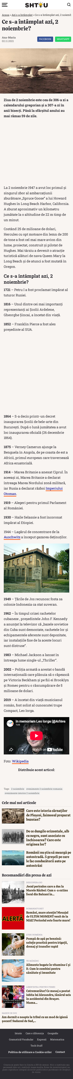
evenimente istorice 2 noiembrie (22, 793)
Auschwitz (12, 537)
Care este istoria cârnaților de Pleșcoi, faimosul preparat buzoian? (48, 815)
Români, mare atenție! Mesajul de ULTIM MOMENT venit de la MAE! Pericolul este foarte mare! (48, 916)
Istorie (18, 1033)
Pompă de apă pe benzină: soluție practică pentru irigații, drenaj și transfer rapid (47, 943)
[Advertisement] (36, 152)
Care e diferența (35, 1033)
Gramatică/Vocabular (21, 1039)
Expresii (41, 1039)
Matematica (57, 1039)
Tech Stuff (36, 1045)
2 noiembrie (17, 788)
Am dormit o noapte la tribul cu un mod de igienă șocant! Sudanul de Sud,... (35, 1019)
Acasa (5, 15)
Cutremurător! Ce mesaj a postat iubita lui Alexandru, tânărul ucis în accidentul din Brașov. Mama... (48, 997)
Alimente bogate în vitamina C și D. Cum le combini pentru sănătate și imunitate (48, 969)
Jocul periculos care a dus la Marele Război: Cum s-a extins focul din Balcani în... (47, 890)
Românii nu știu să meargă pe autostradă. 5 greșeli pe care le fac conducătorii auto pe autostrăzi (48, 859)
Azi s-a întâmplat (22, 15)
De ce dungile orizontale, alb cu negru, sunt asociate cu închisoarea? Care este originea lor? (47, 837)
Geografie (53, 1033)
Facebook (45, 39)
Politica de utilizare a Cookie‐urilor (30, 1052)
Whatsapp (63, 39)
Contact (60, 1052)
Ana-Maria (9, 37)
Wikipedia (20, 761)
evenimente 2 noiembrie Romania (44, 788)
